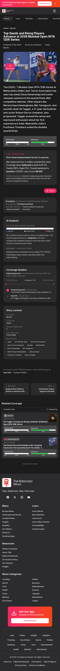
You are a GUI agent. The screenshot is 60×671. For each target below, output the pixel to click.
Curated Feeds (8, 518)
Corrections (36, 662)
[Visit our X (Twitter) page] (14, 497)
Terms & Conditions (37, 665)
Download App (8, 536)
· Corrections (25, 209)
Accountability (38, 525)
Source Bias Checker (41, 522)
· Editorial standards (13, 209)
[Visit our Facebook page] (7, 497)
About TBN (6, 552)
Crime (4, 594)
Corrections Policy (10, 560)
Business (36, 583)
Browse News (8, 511)
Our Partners (7, 563)
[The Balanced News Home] (8, 11)
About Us (6, 532)
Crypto (35, 601)
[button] (30, 141)
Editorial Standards (10, 556)
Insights (5, 522)
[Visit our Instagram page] (21, 497)
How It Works (37, 511)
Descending (53, 409)
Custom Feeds (38, 529)
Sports (13, 28)
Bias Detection (38, 515)
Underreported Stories (11, 515)
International (37, 597)
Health (5, 590)
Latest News (43, 19)
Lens (18, 19)
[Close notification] (55, 3)
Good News (7, 601)
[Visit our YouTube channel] (28, 497)
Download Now (44, 3)
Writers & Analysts (9, 549)
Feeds (6, 19)
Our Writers (7, 529)
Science (35, 590)
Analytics (6, 525)
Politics (35, 579)
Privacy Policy (21, 665)
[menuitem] (54, 11)
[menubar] (54, 10)
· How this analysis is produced (33, 207)
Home (5, 28)
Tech (4, 586)
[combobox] (23, 409)
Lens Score (37, 518)
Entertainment (38, 586)
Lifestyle (35, 594)
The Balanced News (25, 204)
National (5, 597)
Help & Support (50, 662)
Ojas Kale (7, 373)
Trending (29, 19)
